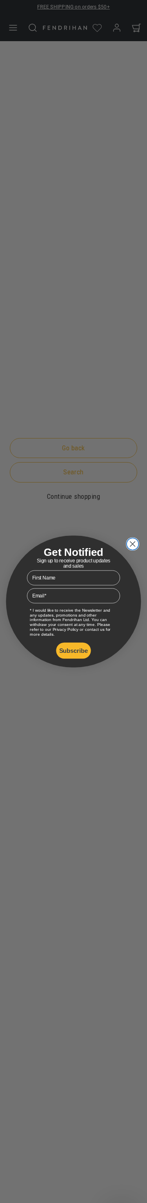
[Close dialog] (132, 544)
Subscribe (73, 650)
